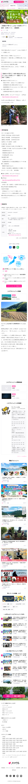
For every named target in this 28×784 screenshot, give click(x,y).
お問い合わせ (24, 767)
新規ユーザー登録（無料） (14, 696)
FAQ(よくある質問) (6, 727)
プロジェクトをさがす (7, 707)
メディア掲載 (5, 731)
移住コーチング (5, 714)
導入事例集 (4, 721)
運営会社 (14, 770)
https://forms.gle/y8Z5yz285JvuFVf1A (11, 180)
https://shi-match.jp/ (20, 432)
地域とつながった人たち (7, 712)
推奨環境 (18, 767)
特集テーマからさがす (7, 710)
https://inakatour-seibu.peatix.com (10, 97)
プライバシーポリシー (10, 767)
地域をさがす (5, 709)
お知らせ (4, 729)
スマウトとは (5, 705)
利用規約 (3, 767)
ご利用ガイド (5, 720)
